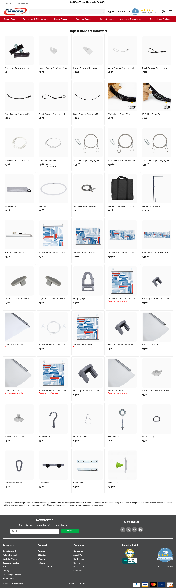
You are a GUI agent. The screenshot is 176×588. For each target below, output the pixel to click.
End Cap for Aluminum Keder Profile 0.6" (155, 298)
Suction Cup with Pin (14, 437)
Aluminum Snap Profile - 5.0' (121, 252)
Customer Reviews (81, 567)
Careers (76, 563)
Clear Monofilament (48, 160)
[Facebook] (122, 529)
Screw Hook (44, 437)
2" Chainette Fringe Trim (119, 114)
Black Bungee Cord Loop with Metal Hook (52, 114)
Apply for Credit (10, 559)
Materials (7, 567)
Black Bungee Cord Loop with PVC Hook (156, 68)
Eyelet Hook (113, 437)
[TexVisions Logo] (15, 10)
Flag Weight (10, 206)
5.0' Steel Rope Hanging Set (86, 160)
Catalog (6, 571)
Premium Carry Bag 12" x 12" (121, 206)
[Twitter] (128, 529)
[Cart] (170, 11)
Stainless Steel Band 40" (84, 206)
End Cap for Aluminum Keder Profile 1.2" (86, 391)
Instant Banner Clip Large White (85, 68)
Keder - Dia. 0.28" (116, 391)
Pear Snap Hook (81, 437)
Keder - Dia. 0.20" (150, 344)
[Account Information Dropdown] (163, 11)
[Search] (102, 11)
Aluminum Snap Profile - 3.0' (86, 252)
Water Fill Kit (113, 483)
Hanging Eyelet (80, 298)
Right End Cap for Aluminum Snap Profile (52, 298)
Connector (44, 483)
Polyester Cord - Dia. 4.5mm (17, 160)
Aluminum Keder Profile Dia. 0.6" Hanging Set (52, 344)
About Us (77, 555)
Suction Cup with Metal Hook (155, 391)
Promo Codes (9, 579)
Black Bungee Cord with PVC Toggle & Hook (18, 114)
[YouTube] (134, 529)
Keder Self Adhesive (14, 344)
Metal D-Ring (148, 437)
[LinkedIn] (140, 529)
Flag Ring (43, 206)
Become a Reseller (11, 563)
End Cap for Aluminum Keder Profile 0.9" (121, 344)
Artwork (41, 551)
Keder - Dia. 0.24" (13, 391)
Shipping (42, 555)
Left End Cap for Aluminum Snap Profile (17, 298)
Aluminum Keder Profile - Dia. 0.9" (87, 344)
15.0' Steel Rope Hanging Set (156, 160)
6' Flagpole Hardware (14, 252)
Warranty (42, 559)
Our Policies (78, 559)
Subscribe (69, 531)
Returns (41, 563)
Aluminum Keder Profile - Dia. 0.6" (121, 298)
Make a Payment (10, 555)
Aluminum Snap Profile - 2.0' (52, 252)
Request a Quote (45, 567)
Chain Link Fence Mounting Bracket (17, 68)
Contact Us (23, 3)
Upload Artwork (9, 551)
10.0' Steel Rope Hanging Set (121, 160)
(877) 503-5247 (119, 11)
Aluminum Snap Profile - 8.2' (155, 252)
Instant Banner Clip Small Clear (53, 68)
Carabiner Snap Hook (15, 483)
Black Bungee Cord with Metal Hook (87, 114)
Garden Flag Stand (151, 206)
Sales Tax (77, 571)
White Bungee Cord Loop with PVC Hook (121, 68)
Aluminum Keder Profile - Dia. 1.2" (52, 391)
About (8, 3)
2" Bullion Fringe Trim (152, 114)
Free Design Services (12, 575)
